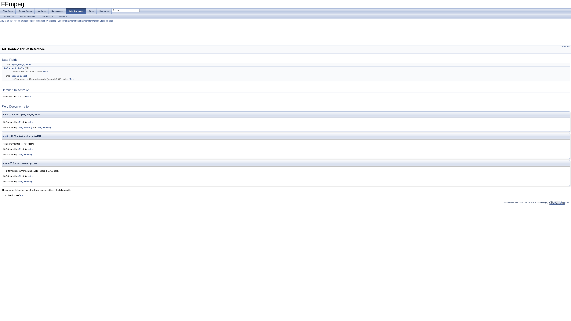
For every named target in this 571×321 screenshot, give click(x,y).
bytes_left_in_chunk (22, 64)
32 (20, 149)
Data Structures (11, 21)
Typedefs (61, 21)
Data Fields (566, 46)
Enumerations (73, 21)
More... (46, 71)
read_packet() (44, 127)
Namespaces (25, 21)
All (1, 21)
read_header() (25, 127)
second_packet (19, 76)
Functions (42, 21)
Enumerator (86, 21)
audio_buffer (18, 68)
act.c (28, 96)
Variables (51, 21)
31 (20, 122)
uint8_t (6, 68)
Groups (103, 21)
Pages (110, 21)
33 (20, 176)
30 (19, 96)
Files (34, 21)
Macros (95, 21)
